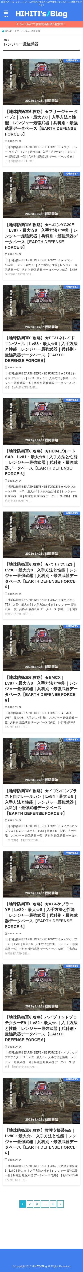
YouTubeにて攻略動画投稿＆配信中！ (42, 24)
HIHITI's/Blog (39, 1266)
